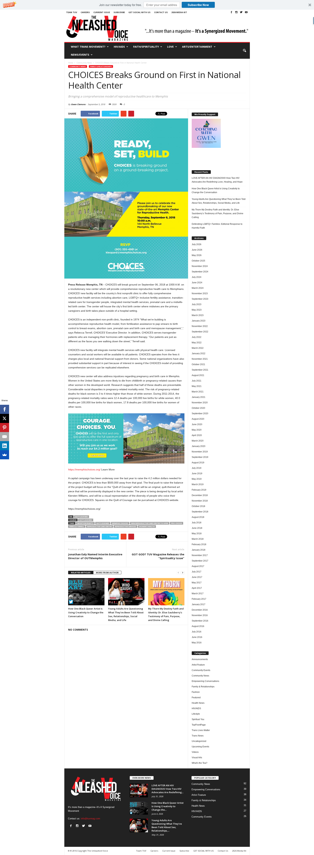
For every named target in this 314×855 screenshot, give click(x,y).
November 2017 (200, 555)
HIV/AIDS (119, 46)
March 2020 (198, 441)
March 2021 (198, 391)
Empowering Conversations (205, 681)
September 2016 (200, 621)
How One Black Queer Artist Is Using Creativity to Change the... (168, 806)
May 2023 (197, 310)
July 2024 (196, 277)
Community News (77, 66)
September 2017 (200, 561)
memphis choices (120, 523)
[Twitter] (241, 12)
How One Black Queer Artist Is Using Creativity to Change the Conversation (85, 612)
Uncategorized (199, 741)
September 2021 (200, 370)
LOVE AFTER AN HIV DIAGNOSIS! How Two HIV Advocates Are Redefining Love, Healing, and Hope (217, 180)
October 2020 (198, 408)
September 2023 (200, 299)
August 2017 (198, 566)
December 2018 (200, 495)
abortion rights (85, 523)
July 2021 (196, 380)
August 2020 (198, 419)
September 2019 (200, 457)
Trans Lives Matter (201, 730)
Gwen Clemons (78, 104)
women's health (147, 526)
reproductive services (125, 526)
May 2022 (197, 342)
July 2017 (196, 571)
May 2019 (197, 479)
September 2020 (200, 413)
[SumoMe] (4, 454)
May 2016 (197, 642)
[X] (4, 418)
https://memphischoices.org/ (84, 469)
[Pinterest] (4, 427)
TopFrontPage (199, 725)
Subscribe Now (198, 5)
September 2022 (200, 331)
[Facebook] (231, 12)
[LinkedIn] (4, 445)
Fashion (196, 692)
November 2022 (200, 326)
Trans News (198, 735)
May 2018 (197, 533)
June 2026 (197, 250)
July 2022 (196, 337)
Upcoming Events (200, 746)
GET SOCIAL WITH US (139, 12)
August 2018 (198, 517)
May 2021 (197, 386)
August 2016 (198, 626)
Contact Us (161, 12)
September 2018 (200, 511)
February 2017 (199, 599)
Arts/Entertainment (197, 46)
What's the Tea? (199, 763)
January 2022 (198, 353)
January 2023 (198, 320)
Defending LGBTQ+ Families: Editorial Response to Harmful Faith (217, 226)
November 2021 (200, 359)
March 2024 (198, 288)
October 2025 (198, 260)
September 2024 (200, 271)
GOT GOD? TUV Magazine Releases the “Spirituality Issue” (158, 556)
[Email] (4, 436)
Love (170, 46)
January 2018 (198, 550)
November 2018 (200, 501)
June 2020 (197, 424)
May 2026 (197, 255)
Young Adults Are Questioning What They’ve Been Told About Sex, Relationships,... (167, 825)
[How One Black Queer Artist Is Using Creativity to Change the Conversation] (86, 591)
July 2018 (196, 522)
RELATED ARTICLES (80, 572)
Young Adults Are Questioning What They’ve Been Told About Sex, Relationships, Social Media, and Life (218, 201)
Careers (85, 12)
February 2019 (199, 490)
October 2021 (198, 364)
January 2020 (198, 446)
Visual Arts (197, 757)
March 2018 (198, 539)
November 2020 (200, 402)
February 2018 (199, 544)
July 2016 (196, 631)
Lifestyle (196, 714)
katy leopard (102, 523)
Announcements (200, 659)
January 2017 (198, 604)
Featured (196, 697)
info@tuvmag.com (90, 818)
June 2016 (197, 637)
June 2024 (197, 282)
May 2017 (197, 582)
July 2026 (196, 244)
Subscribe (119, 12)
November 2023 (200, 293)
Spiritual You (198, 719)
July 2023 (196, 304)
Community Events (201, 670)
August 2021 (198, 375)
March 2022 (198, 348)
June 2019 (197, 473)
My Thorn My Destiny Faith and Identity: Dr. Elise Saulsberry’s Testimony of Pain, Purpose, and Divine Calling (217, 213)
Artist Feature (198, 665)
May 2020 (197, 430)
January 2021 (198, 397)
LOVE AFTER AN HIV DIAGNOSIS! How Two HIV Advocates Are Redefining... (167, 789)
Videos (195, 752)
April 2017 (197, 588)
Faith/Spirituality (146, 46)
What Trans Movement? (88, 46)
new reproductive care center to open (149, 523)
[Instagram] (236, 12)
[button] (157, 5)
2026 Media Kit (179, 12)
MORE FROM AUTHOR (107, 572)
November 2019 (200, 451)
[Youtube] (246, 12)
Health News (198, 703)
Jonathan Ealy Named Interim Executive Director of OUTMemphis (95, 556)
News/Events (80, 54)
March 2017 (198, 593)
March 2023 (198, 315)
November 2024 (200, 266)
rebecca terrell (76, 526)
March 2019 (198, 484)
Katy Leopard (81, 517)
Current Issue (101, 12)
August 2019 (198, 462)
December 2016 (200, 610)
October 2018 (198, 506)
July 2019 (196, 468)
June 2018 (197, 528)
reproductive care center (99, 526)
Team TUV (71, 12)
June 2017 (197, 577)
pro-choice (176, 523)
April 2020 (197, 435)
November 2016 (200, 615)
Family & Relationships (101, 66)
